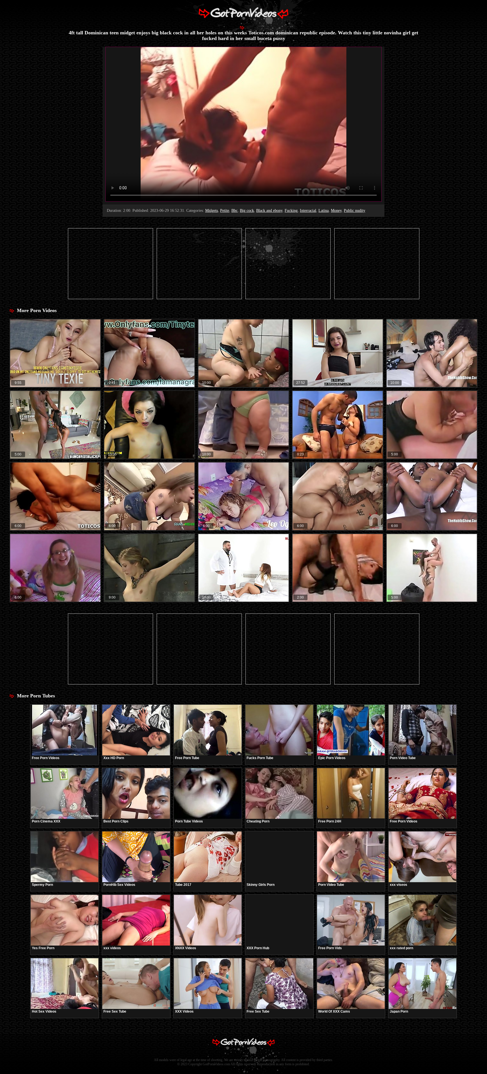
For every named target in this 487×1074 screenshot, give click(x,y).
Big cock (247, 210)
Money (336, 210)
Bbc (234, 210)
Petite (224, 210)
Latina (323, 210)
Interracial (308, 210)
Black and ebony (269, 210)
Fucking (291, 210)
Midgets (211, 210)
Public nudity (354, 210)
